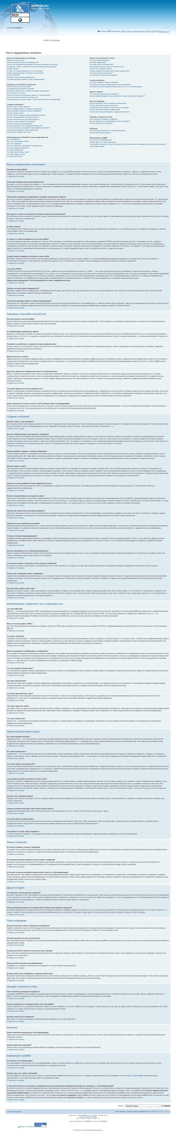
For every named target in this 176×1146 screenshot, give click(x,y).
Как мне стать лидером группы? (101, 69)
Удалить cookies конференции (137, 1111)
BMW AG (104, 1121)
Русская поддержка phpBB (88, 1117)
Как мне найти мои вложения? (100, 133)
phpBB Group (79, 1063)
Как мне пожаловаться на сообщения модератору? (25, 126)
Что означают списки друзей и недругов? (104, 94)
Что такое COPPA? (13, 75)
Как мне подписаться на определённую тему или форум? (110, 121)
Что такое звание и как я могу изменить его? (22, 97)
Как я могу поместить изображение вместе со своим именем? (29, 95)
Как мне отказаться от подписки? (101, 123)
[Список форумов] (18, 14)
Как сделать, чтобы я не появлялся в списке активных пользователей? (32, 66)
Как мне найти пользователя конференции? (105, 109)
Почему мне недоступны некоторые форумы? (23, 119)
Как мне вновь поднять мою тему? (19, 132)
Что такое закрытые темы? (16, 154)
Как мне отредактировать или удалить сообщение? (25, 109)
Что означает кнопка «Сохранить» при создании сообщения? (28, 128)
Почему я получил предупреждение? (20, 123)
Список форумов (15, 28)
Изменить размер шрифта (167, 27)
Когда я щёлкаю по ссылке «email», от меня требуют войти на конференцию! (33, 99)
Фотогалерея (115, 31)
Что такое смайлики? (14, 143)
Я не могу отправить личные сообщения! (104, 82)
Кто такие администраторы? (99, 60)
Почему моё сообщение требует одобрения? (22, 130)
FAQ (155, 31)
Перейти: (121, 1106)
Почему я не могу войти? (16, 60)
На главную (103, 31)
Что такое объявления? (15, 150)
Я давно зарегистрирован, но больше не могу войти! (25, 73)
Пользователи (128, 31)
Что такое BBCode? (13, 139)
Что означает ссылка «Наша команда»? (104, 75)
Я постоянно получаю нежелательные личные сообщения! (110, 84)
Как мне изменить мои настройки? (19, 86)
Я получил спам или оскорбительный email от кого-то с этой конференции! (116, 86)
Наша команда (120, 1111)
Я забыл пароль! (12, 69)
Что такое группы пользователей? (101, 64)
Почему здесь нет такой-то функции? (103, 142)
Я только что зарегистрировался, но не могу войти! (25, 71)
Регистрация (140, 31)
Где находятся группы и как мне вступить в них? (107, 66)
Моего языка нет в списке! (16, 93)
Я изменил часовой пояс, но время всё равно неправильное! (28, 91)
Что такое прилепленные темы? (18, 152)
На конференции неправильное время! (20, 88)
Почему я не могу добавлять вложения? (21, 121)
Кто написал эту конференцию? (101, 140)
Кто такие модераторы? (98, 62)
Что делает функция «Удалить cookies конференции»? (26, 79)
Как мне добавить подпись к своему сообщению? (24, 111)
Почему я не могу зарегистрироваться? (21, 77)
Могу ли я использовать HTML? (18, 141)
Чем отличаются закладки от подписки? (103, 119)
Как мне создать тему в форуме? (18, 106)
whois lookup (155, 1088)
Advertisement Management (94, 1130)
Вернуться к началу (16, 176)
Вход (149, 31)
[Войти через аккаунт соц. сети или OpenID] (163, 31)
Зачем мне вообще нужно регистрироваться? (23, 62)
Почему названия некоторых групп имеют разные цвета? (110, 71)
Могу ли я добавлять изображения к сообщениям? (24, 146)
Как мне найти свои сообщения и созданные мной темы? (110, 112)
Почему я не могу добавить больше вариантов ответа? (26, 115)
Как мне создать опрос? (15, 113)
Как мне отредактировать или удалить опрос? (23, 117)
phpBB (84, 1115)
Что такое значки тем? (15, 156)
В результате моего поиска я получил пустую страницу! (109, 107)
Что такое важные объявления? (18, 148)
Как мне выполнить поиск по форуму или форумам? (108, 103)
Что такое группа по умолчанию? (101, 73)
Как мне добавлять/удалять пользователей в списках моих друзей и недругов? (117, 96)
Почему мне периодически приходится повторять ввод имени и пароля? (32, 64)
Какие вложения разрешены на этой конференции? (107, 130)
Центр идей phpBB (135, 1076)
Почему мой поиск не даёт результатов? (104, 105)
